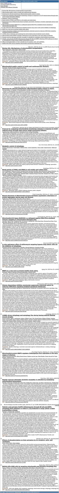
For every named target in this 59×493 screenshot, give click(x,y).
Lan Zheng (41, 382)
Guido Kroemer (47, 147)
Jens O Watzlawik (6, 171)
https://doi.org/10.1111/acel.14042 (13, 281)
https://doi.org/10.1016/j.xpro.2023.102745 (16, 142)
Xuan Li (4, 467)
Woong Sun (10, 222)
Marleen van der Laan (32, 356)
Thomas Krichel (18, 492)
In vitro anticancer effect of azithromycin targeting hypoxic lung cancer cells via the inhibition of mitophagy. (29, 27)
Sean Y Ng (31, 318)
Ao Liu (3, 443)
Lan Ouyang (13, 288)
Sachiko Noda (10, 173)
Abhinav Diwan (23, 147)
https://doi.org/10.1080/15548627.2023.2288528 (17, 349)
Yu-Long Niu (40, 288)
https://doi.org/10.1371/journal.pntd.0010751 (16, 375)
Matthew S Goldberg (7, 175)
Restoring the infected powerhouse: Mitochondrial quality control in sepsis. (21, 14)
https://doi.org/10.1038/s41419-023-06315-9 (16, 240)
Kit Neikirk (4, 272)
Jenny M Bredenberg (17, 172)
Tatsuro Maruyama (6, 49)
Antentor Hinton (31, 272)
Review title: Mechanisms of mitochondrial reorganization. (17, 10)
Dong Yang (23, 382)
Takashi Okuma (16, 247)
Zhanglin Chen (16, 382)
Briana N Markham (52, 171)
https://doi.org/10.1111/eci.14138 (13, 165)
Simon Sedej (40, 147)
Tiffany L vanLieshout (15, 318)
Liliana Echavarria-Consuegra (9, 356)
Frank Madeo (16, 147)
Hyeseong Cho (23, 222)
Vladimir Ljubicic (36, 321)
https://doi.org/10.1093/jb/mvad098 (14, 62)
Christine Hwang (12, 198)
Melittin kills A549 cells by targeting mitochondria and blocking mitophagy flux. (22, 43)
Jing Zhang (51, 288)
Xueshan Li (5, 411)
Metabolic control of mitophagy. (10, 18)
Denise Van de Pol (49, 356)
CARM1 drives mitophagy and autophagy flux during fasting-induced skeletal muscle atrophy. (26, 34)
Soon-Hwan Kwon (39, 221)
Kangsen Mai (11, 411)
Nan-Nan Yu (19, 288)
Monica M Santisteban (22, 272)
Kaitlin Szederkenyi (14, 132)
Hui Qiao (19, 467)
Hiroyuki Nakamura (29, 247)
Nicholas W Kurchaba (28, 172)
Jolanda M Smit (10, 357)
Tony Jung (19, 198)
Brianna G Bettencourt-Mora (44, 319)
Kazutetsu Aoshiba (39, 247)
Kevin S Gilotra (16, 319)
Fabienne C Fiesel (15, 171)
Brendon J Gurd (21, 321)
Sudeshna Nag (5, 132)
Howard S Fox (47, 173)
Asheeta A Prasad (33, 173)
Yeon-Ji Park (10, 221)
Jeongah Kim (31, 221)
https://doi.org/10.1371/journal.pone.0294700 (16, 402)
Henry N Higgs (16, 443)
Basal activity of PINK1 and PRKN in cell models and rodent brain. (19, 20)
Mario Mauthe (41, 356)
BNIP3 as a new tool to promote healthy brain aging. (15, 29)
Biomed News (17, 1)
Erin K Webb (9, 319)
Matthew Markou (24, 319)
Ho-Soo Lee (25, 221)
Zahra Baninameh (43, 171)
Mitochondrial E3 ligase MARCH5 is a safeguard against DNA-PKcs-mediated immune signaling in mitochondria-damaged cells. (28, 218)
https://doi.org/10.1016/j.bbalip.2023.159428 (16, 436)
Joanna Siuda (46, 172)
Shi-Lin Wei (38, 467)
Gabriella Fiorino (24, 171)
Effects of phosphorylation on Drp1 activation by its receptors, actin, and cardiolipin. (23, 41)
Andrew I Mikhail (25, 318)
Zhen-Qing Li (32, 467)
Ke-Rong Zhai (25, 467)
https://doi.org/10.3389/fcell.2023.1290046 (16, 84)
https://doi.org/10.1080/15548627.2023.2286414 (17, 191)
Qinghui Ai (17, 411)
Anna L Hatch (9, 443)
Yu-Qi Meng (14, 467)
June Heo (4, 221)
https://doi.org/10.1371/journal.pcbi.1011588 (16, 214)
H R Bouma (46, 90)
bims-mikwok (4, 1)
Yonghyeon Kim (17, 221)
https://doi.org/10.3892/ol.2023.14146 (14, 266)
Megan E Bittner (13, 321)
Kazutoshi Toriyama (7, 247)
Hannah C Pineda (33, 319)
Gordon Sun (5, 198)
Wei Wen (4, 382)
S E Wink (28, 90)
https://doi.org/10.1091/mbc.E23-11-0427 (15, 462)
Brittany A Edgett (46, 318)
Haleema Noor (54, 319)
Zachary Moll (5, 321)
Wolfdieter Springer (17, 175)
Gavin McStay (4, 6)
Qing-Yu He (46, 288)
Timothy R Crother (12, 67)
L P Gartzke (13, 90)
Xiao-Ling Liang (5, 288)
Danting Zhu (29, 382)
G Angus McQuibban (33, 132)
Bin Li (42, 467)
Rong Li (28, 198)
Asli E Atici (4, 67)
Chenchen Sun (47, 382)
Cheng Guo (10, 382)
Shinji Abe (22, 247)
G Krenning (40, 90)
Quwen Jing (35, 382)
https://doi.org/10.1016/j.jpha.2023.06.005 (15, 311)
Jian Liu (24, 198)
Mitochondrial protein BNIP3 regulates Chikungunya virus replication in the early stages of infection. (27, 35)
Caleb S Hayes (8, 172)
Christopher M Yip (23, 132)
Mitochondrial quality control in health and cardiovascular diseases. (19, 12)
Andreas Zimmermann (7, 147)
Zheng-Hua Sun (26, 288)
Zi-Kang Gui (33, 288)
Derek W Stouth (6, 318)
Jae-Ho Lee (16, 222)
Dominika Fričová (38, 172)
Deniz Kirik (40, 173)
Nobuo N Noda (21, 49)
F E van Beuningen (21, 90)
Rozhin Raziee (38, 318)
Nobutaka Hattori (25, 173)
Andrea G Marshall (12, 272)
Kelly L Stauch (54, 173)
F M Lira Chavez (6, 90)
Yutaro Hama (15, 49)
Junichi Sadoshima (32, 147)
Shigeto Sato (17, 173)
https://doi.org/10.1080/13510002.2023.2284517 (17, 489)
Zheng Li (8, 467)
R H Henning (34, 90)
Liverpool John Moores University (9, 7)
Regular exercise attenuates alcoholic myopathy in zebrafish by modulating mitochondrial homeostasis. (28, 37)
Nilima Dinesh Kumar (22, 356)
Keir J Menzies (28, 321)
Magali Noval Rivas (21, 67)
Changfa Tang (55, 382)
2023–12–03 (8, 3)
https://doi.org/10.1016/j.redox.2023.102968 (16, 125)
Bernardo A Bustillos (33, 171)
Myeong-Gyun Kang (49, 221)
